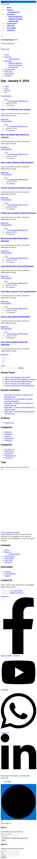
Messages (10, 14)
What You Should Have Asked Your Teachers (20, 379)
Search (3, 366)
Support (7, 576)
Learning (8, 436)
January (7, 90)
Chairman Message (15, 19)
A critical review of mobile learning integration (19, 400)
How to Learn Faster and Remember (15, 316)
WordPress (26, 467)
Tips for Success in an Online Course (16, 187)
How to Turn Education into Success (16, 109)
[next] (5, 362)
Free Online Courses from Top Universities (18, 291)
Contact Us (11, 30)
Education (8, 432)
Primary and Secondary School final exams (18, 213)
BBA (3, 467)
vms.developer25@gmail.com (18, 101)
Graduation (9, 434)
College (8, 467)
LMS (20, 467)
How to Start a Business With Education (17, 162)
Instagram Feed (14, 12)
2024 (6, 88)
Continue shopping (8, 43)
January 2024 (9, 423)
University (8, 440)
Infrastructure (12, 23)
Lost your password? (20, 838)
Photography (9, 438)
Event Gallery (11, 28)
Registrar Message (15, 17)
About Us (10, 10)
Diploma (14, 467)
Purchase (8, 781)
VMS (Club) (11, 26)
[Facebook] (8, 2)
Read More (5, 119)
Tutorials (8, 572)
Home (9, 7)
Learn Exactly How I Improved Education (17, 266)
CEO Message (13, 21)
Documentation (10, 574)
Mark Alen (8, 395)
